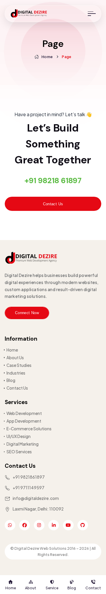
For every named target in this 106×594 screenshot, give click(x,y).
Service (52, 587)
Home (10, 587)
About (30, 587)
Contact (93, 587)
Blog (71, 587)
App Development (23, 421)
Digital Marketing (22, 444)
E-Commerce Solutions (29, 428)
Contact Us (53, 204)
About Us (15, 357)
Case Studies (19, 365)
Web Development (24, 413)
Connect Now (27, 313)
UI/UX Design (18, 436)
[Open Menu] (92, 14)
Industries (15, 372)
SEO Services (19, 451)
